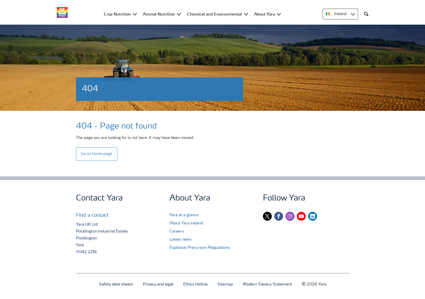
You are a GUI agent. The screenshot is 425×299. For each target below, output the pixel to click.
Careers (176, 231)
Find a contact (92, 215)
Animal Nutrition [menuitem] (159, 14)
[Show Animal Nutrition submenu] (179, 14)
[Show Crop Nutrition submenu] (135, 14)
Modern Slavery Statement (267, 284)
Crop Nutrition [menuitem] (117, 14)
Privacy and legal (158, 284)
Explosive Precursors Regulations (199, 248)
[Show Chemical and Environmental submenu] (246, 14)
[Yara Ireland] (62, 12)
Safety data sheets (116, 284)
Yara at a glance (183, 215)
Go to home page (96, 154)
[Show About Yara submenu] (279, 14)
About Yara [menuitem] (264, 14)
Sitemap (225, 284)
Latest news (180, 240)
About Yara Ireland (186, 223)
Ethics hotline (195, 284)
